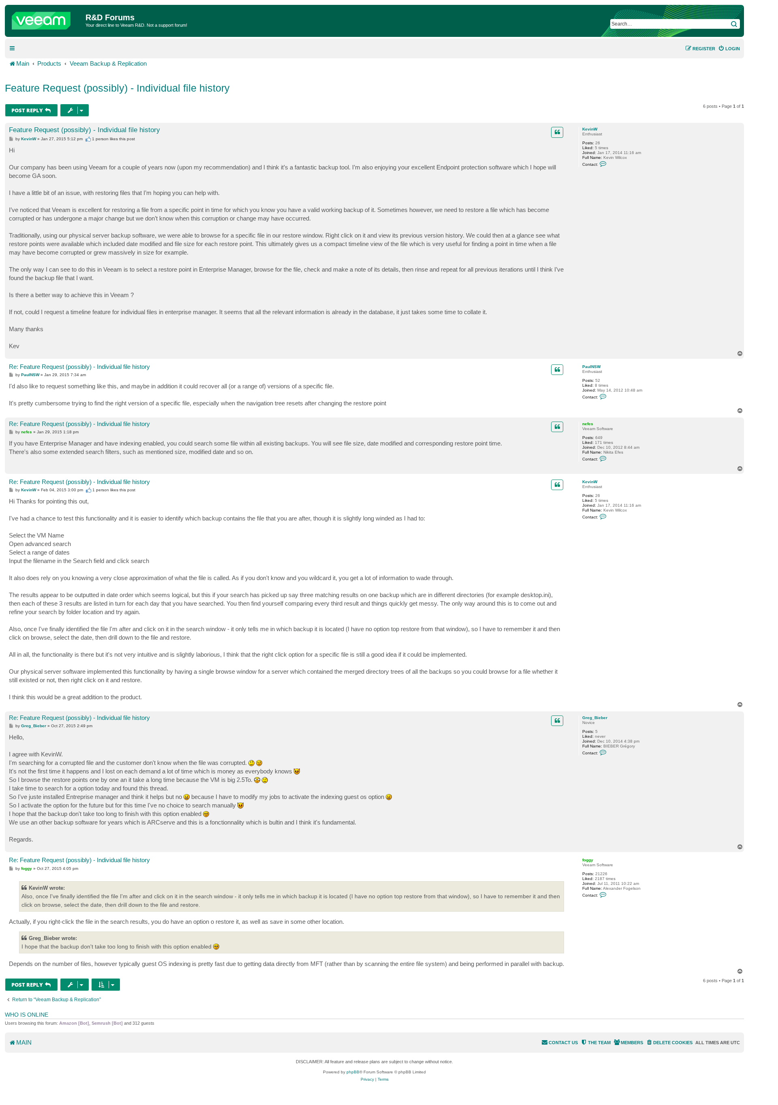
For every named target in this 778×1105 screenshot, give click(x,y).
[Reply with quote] (557, 132)
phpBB (352, 1072)
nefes (587, 424)
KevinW (589, 129)
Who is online (26, 1014)
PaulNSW (591, 366)
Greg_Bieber (594, 717)
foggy (587, 860)
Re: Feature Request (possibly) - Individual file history (79, 366)
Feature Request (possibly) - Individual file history (117, 88)
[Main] (46, 18)
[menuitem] (729, 49)
